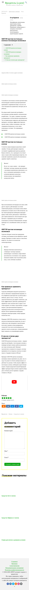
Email (6, 457)
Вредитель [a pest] (14, 2)
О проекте (14, 561)
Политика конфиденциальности (14, 570)
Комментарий (8, 430)
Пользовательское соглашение (14, 568)
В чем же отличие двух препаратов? (15, 60)
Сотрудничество (14, 566)
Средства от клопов (14, 11)
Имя (6, 451)
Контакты (14, 563)
